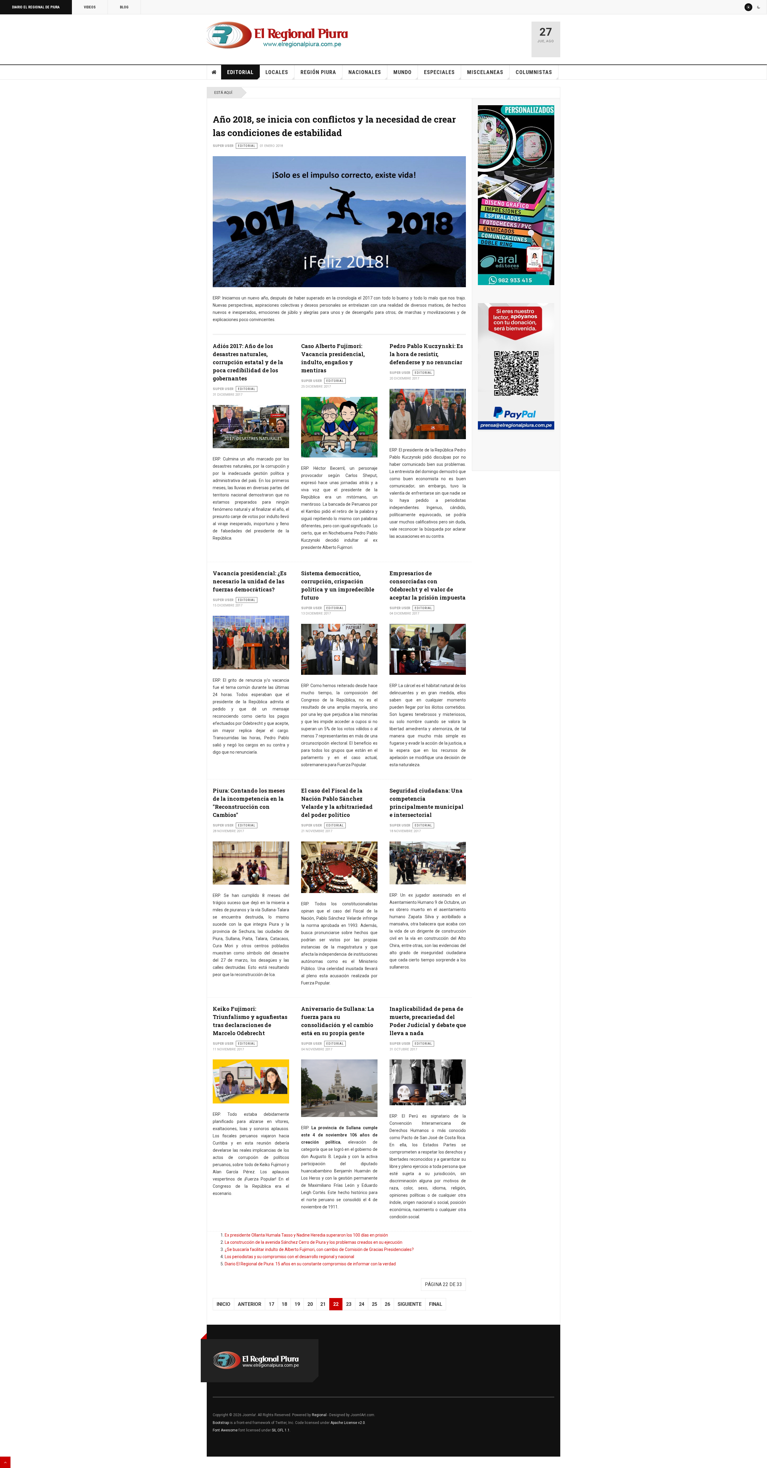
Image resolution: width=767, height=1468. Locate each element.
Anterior (249, 1304)
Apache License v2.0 (347, 1423)
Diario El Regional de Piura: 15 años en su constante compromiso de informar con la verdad (310, 1263)
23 (348, 1304)
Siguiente (410, 1304)
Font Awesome (225, 1430)
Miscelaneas (485, 72)
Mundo (402, 72)
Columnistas (534, 72)
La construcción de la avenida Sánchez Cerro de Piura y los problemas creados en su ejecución (313, 1242)
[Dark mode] (759, 7)
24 (361, 1304)
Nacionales (364, 72)
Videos (90, 7)
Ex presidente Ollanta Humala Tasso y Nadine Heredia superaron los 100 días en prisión (306, 1235)
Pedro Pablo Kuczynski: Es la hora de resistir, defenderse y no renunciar (426, 354)
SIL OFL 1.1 (281, 1430)
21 (323, 1304)
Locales (276, 72)
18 (284, 1304)
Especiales (439, 72)
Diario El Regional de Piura (36, 7)
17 (271, 1304)
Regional (319, 1415)
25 (374, 1304)
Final (435, 1304)
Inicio (214, 72)
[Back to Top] (5, 1462)
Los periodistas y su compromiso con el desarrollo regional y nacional (289, 1256)
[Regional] (277, 35)
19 (297, 1304)
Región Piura (318, 72)
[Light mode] (748, 7)
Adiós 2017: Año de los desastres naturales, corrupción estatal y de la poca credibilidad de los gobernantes (248, 362)
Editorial (240, 72)
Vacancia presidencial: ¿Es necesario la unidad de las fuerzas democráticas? (249, 581)
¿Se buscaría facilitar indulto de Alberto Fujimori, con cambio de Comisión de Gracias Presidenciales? (319, 1249)
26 (387, 1304)
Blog (124, 7)
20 (310, 1304)
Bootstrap (221, 1423)
